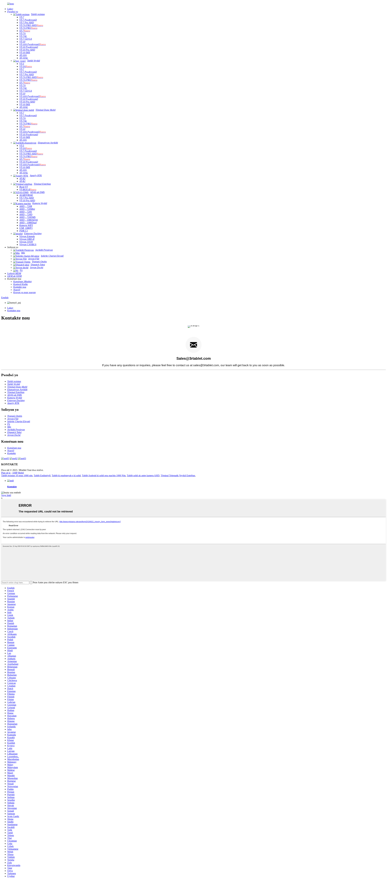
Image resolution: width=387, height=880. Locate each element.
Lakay (10, 308)
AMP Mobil (18, 472)
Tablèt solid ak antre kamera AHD (143, 475)
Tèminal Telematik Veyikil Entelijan (178, 475)
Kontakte (12, 486)
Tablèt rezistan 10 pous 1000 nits (17, 475)
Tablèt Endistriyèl (42, 475)
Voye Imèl (6, 495)
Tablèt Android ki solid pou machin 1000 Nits (104, 475)
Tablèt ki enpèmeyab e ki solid (66, 475)
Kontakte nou (13, 310)
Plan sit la (5, 472)
